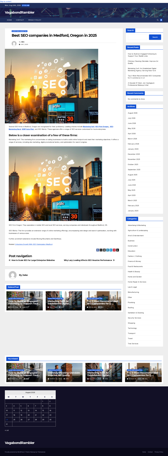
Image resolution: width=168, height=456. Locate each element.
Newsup (32, 452)
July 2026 (131, 118)
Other (130, 297)
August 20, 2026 (56, 379)
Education (131, 251)
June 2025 (132, 185)
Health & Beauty (134, 272)
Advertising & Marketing (19, 31)
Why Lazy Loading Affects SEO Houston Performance (88, 260)
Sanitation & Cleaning (136, 313)
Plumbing (131, 302)
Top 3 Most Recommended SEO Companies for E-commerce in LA (102, 303)
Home (9, 20)
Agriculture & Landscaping (138, 230)
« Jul (7, 430)
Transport (131, 333)
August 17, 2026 (95, 379)
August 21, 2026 (16, 379)
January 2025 (133, 211)
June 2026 (132, 123)
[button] (157, 20)
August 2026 (132, 113)
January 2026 (133, 149)
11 (14, 410)
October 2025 (133, 164)
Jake (22, 42)
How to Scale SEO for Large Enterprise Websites (33, 260)
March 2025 (132, 200)
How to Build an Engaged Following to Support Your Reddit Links (23, 303)
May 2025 (131, 190)
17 (7, 415)
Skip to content (5, 1)
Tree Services (133, 344)
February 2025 (133, 206)
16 (50, 410)
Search (130, 30)
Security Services (134, 318)
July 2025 (131, 180)
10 (7, 410)
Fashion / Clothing (135, 256)
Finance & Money (134, 261)
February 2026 (133, 144)
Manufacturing (133, 292)
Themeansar (41, 452)
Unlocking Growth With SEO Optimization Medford (33, 244)
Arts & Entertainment (136, 236)
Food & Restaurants (135, 266)
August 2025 (132, 175)
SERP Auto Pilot (28, 129)
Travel (130, 338)
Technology (132, 328)
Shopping (131, 323)
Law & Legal (132, 287)
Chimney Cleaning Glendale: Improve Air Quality (64, 374)
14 (36, 410)
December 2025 (134, 154)
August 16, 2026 (135, 379)
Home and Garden (135, 277)
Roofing (131, 308)
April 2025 (132, 195)
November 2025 (134, 159)
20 (29, 415)
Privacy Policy (34, 20)
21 (36, 415)
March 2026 (132, 139)
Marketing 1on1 (88, 127)
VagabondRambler (19, 12)
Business (131, 241)
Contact (20, 20)
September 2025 (134, 170)
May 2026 (131, 128)
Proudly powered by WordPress (14, 452)
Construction (133, 246)
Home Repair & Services (137, 282)
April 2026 (132, 134)
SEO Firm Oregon (101, 127)
